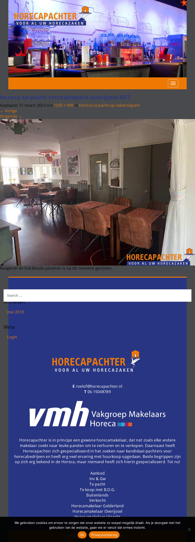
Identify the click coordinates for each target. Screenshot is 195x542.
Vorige (8, 110)
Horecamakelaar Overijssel (97, 511)
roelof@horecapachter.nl (98, 386)
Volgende (11, 116)
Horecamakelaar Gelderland (97, 505)
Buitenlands (97, 495)
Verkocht (97, 500)
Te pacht (97, 484)
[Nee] (189, 529)
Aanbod (97, 473)
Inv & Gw (97, 478)
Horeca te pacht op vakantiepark (109, 105)
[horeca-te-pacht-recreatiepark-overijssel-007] (97, 192)
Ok (82, 535)
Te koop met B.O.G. (97, 489)
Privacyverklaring (104, 535)
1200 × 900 (63, 105)
